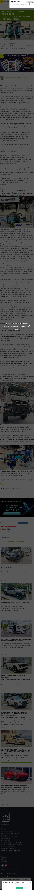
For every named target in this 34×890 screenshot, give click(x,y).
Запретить (28, 888)
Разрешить (20, 888)
